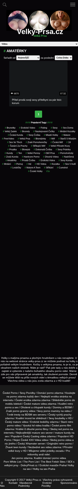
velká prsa (24, 138)
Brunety (25, 131)
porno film (65, 425)
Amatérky (11, 160)
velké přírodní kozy (59, 146)
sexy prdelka (63, 149)
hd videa (37, 425)
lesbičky (44, 421)
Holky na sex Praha (44, 468)
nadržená (68, 157)
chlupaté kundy (42, 407)
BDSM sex (31, 414)
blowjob (25, 149)
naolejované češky (44, 131)
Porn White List (12, 461)
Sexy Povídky (27, 392)
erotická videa (47, 160)
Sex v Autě (69, 164)
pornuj (19, 164)
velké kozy (14, 450)
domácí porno (51, 458)
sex (43, 447)
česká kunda (15, 135)
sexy (54, 128)
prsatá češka (27, 160)
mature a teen (32, 167)
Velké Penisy (33, 153)
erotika (55, 396)
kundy (9, 153)
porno (50, 392)
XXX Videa (35, 439)
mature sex (38, 432)
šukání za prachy (17, 146)
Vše (48, 171)
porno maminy (52, 411)
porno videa (64, 439)
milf (52, 138)
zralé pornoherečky (36, 142)
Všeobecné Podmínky (25, 484)
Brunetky (10, 128)
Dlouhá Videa (51, 157)
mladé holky (51, 135)
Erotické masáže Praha (53, 465)
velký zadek (10, 131)
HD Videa (40, 164)
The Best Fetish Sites (53, 461)
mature (36, 403)
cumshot (62, 167)
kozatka (55, 164)
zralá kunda (11, 157)
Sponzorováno (68, 482)
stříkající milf (38, 146)
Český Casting (31, 436)
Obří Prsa (49, 153)
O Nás (2, 484)
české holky (35, 171)
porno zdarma (18, 396)
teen (16, 447)
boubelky (60, 418)
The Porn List (31, 461)
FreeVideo (8, 138)
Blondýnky (40, 138)
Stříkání (48, 167)
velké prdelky (47, 450)
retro (61, 443)
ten (19, 153)
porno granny (20, 411)
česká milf (57, 142)
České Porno (10, 392)
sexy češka (33, 135)
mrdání (6, 164)
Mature (66, 135)
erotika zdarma (32, 400)
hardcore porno (31, 157)
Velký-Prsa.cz (40, 33)
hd (28, 164)
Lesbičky (16, 167)
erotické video (27, 128)
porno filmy (41, 429)
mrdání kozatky (66, 131)
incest (28, 418)
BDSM (68, 407)
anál (41, 454)
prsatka (12, 149)
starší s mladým (67, 138)
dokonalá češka (43, 149)
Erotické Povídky (47, 484)
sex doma (67, 128)
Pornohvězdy (65, 153)
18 (68, 142)
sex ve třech (14, 142)
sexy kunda (65, 160)
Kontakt (13, 482)
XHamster (31, 443)
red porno (63, 429)
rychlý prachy (63, 414)
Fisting (43, 128)
